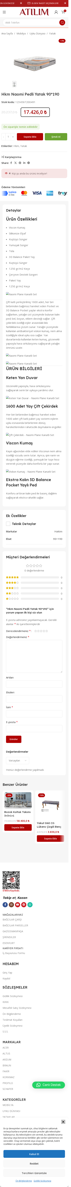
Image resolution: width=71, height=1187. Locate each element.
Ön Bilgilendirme (24, 1180)
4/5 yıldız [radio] (43, 631)
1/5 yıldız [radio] (35, 631)
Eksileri (10, 692)
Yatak (52, 33)
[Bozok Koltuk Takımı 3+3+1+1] (18, 800)
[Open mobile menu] (4, 12)
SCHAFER (8, 1089)
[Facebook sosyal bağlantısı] (11, 163)
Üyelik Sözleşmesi (12, 1025)
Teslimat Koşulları (12, 1019)
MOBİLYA (8, 1105)
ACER (6, 1047)
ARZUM (7, 1059)
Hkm (16, 146)
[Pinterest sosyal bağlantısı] (20, 163)
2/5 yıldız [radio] (38, 631)
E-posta (12, 722)
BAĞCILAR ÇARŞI (12, 919)
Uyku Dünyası (37, 33)
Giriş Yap (7, 972)
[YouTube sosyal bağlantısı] (17, 904)
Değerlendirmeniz (17, 637)
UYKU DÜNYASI (11, 1111)
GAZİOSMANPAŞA (13, 931)
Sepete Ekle (30, 136)
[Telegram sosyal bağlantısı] (28, 163)
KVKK (6, 1002)
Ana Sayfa (7, 33)
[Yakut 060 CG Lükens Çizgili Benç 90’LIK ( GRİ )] (50, 806)
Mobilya (21, 33)
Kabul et (34, 1154)
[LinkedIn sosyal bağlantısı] (24, 163)
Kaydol (6, 978)
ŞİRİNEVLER (9, 937)
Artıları (10, 677)
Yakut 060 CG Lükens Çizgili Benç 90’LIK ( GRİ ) (49, 826)
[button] (63, 1122)
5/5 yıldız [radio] (46, 631)
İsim (9, 707)
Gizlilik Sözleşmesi (42, 1180)
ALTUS (6, 1053)
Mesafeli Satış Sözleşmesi (17, 1007)
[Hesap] (56, 12)
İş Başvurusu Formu (14, 953)
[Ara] (62, 22)
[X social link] (15, 163)
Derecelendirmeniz (18, 631)
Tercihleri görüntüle (34, 1173)
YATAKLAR (9, 1117)
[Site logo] (34, 11)
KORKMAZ (8, 1077)
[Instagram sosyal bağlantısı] (11, 904)
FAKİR (6, 1071)
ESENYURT (9, 943)
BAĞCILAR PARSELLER (15, 925)
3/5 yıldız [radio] (41, 631)
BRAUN (7, 1065)
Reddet (34, 1163)
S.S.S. (5, 1031)
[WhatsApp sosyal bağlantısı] (30, 904)
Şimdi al (56, 136)
